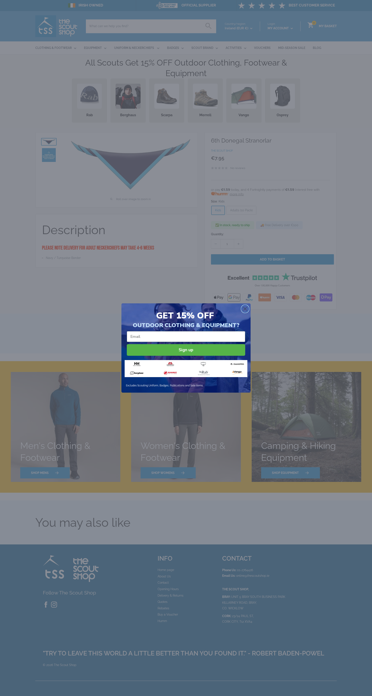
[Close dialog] (245, 309)
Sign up (186, 350)
